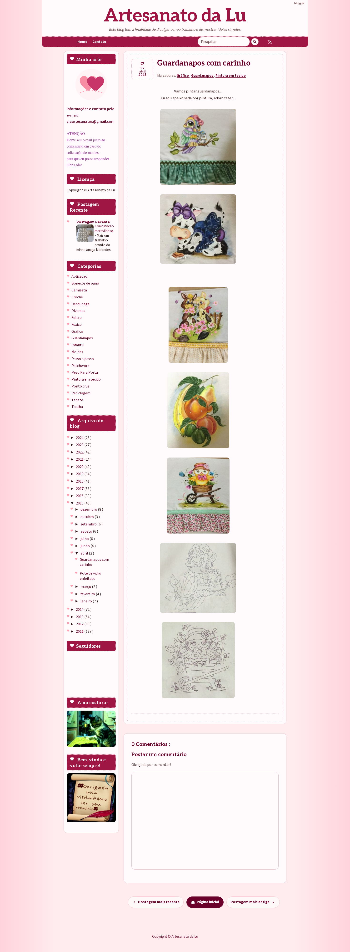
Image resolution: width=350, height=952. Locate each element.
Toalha (77, 406)
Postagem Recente (93, 222)
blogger (299, 3)
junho (85, 546)
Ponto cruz (80, 386)
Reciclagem (80, 393)
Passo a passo (82, 358)
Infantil (77, 345)
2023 (80, 445)
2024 (80, 437)
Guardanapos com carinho (94, 562)
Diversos (78, 310)
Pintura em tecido (86, 379)
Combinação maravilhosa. (104, 229)
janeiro (86, 601)
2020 (80, 466)
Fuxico (76, 324)
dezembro (89, 509)
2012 (80, 624)
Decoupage (80, 304)
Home (82, 41)
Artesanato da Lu (175, 16)
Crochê (77, 297)
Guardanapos (82, 338)
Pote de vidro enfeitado (90, 576)
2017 (80, 488)
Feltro (76, 317)
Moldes (77, 352)
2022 (80, 452)
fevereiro (88, 594)
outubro (87, 516)
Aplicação (79, 276)
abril (84, 553)
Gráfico (77, 331)
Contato (99, 41)
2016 (80, 496)
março (86, 586)
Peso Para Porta (84, 372)
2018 (80, 481)
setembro (88, 524)
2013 (80, 617)
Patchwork (80, 365)
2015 (80, 503)
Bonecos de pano (85, 283)
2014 (80, 609)
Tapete (77, 400)
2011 (80, 631)
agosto (86, 531)
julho (85, 538)
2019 (80, 474)
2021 (80, 459)
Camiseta (79, 290)
